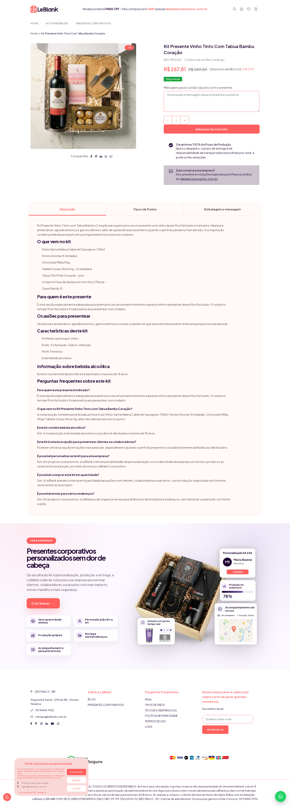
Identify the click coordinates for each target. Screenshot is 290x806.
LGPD (148, 726)
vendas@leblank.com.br (50, 716)
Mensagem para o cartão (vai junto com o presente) (198, 87)
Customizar (76, 772)
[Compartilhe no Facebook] (91, 156)
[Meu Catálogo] (248, 8)
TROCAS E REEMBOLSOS (161, 710)
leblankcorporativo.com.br (199, 179)
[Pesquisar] (234, 8)
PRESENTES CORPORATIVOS (93, 23)
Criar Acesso (43, 603)
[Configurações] (241, 8)
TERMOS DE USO (155, 721)
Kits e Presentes (57, 23)
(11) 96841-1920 (44, 710)
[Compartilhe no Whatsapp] (106, 156)
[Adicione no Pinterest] (96, 156)
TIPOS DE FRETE (155, 704)
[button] (255, 8)
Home (34, 23)
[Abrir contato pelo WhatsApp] (280, 796)
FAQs (148, 699)
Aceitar (76, 788)
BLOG (92, 699)
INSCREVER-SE (215, 729)
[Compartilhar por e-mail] (110, 156)
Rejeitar (76, 780)
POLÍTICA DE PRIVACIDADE (161, 715)
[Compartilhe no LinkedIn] (101, 156)
